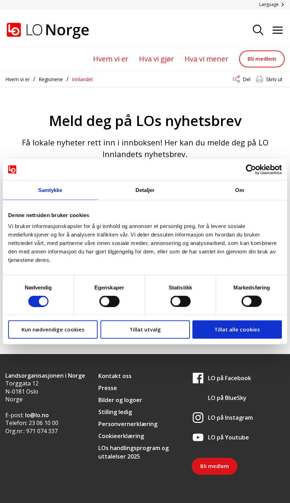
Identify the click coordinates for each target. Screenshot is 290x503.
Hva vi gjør (156, 59)
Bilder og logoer (120, 400)
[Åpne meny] (278, 30)
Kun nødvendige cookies (53, 329)
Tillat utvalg (145, 329)
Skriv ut (274, 79)
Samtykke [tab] (50, 190)
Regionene (51, 79)
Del (246, 79)
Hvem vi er (110, 59)
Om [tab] (239, 190)
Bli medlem (262, 58)
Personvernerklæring (127, 424)
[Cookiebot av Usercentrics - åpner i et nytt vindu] (251, 169)
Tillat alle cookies (237, 329)
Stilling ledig (115, 412)
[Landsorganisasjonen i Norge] (40, 30)
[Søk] (258, 30)
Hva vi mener (206, 59)
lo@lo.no (37, 415)
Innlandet (82, 79)
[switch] (109, 301)
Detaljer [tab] (145, 190)
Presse (107, 388)
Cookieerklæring (121, 436)
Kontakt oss (115, 376)
